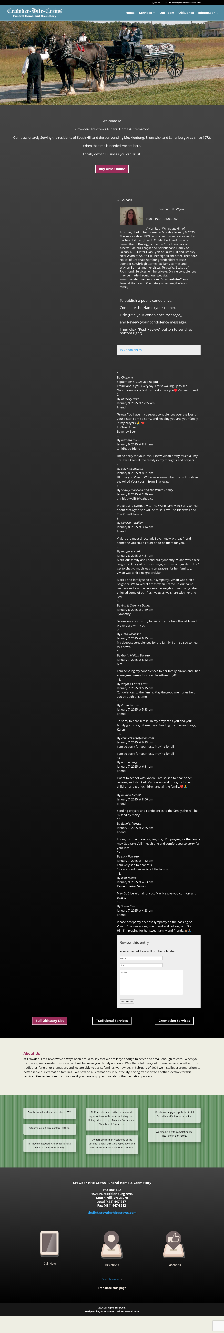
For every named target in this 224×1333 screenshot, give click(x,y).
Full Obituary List (50, 1020)
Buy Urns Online (112, 169)
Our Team (167, 13)
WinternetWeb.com (128, 1311)
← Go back (124, 200)
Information (206, 13)
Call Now (50, 1263)
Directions (112, 1265)
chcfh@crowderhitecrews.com (112, 1212)
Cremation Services (174, 1020)
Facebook (174, 1265)
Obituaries (186, 13)
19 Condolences (131, 350)
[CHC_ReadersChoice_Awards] (112, 104)
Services (145, 13)
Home (130, 13)
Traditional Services (112, 1020)
